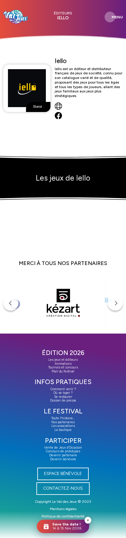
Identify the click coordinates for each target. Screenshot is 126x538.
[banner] (15, 17)
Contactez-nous (63, 488)
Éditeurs (63, 13)
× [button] (88, 520)
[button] (10, 303)
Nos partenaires (63, 422)
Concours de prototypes (63, 451)
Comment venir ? (63, 389)
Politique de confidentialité (63, 516)
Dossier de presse (63, 400)
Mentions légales (63, 509)
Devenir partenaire (63, 455)
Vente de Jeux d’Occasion (63, 448)
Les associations (63, 426)
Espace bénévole (63, 473)
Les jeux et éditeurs (63, 360)
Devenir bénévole (63, 459)
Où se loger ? (63, 393)
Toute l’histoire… (63, 418)
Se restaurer (63, 397)
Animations (63, 364)
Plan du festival (63, 371)
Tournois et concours (63, 367)
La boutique (63, 430)
